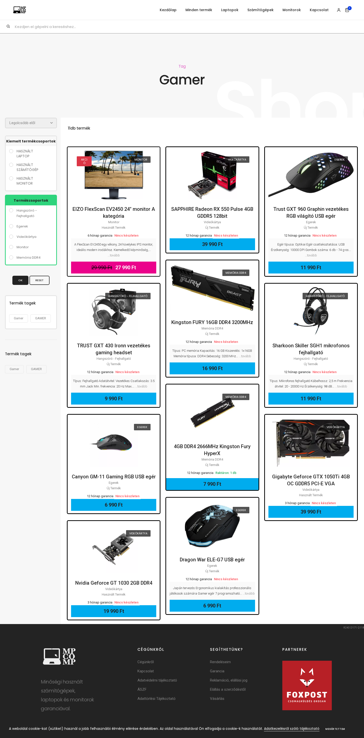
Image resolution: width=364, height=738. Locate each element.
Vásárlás (217, 698)
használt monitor (25, 181)
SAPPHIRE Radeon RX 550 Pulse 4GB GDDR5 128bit (212, 212)
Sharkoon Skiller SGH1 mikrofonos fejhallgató (311, 349)
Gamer (18, 318)
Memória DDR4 (236, 273)
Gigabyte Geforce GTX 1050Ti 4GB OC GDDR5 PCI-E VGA (311, 480)
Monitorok (292, 9)
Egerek (340, 160)
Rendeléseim (220, 662)
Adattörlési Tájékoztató (156, 698)
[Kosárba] (112, 185)
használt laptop (25, 154)
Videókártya (237, 160)
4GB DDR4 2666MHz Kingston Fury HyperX (212, 449)
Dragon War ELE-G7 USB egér (212, 560)
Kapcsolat (319, 9)
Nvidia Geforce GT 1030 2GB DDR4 (113, 583)
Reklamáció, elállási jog (228, 680)
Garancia (217, 671)
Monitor (140, 160)
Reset (39, 280)
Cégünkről (145, 662)
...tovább (114, 255)
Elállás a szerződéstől (228, 689)
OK (20, 280)
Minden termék (198, 9)
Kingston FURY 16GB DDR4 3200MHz (212, 322)
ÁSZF (142, 689)
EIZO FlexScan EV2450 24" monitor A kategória (114, 212)
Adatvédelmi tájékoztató (157, 680)
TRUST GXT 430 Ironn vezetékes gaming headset (113, 349)
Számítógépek (260, 9)
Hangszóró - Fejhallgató (127, 296)
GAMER (40, 318)
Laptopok (229, 9)
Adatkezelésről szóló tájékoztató (291, 728)
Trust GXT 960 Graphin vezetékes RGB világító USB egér (311, 212)
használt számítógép (27, 167)
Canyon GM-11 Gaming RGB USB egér (114, 477)
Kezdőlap (168, 9)
